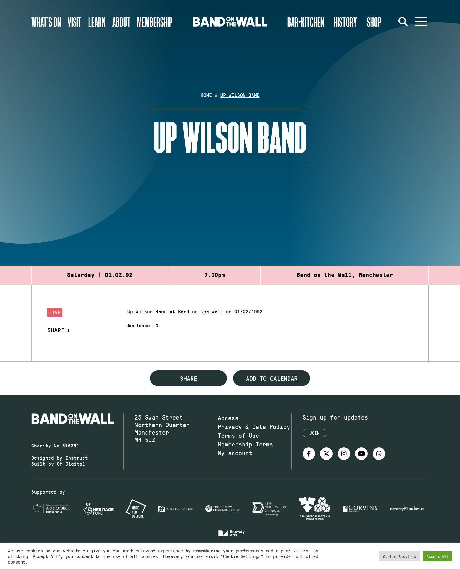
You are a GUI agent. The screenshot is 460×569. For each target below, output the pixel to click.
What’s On (46, 21)
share (188, 378)
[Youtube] (361, 453)
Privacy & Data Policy (254, 426)
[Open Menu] (421, 21)
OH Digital (71, 463)
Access (228, 418)
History (345, 21)
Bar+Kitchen (305, 21)
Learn (96, 21)
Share (55, 330)
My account (235, 453)
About (121, 21)
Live (54, 312)
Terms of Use (238, 435)
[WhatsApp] (379, 453)
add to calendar (272, 378)
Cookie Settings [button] (399, 556)
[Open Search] (403, 21)
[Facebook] (309, 453)
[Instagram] (344, 453)
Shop (374, 21)
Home (206, 95)
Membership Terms (245, 444)
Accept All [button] (437, 556)
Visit (74, 21)
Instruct (76, 457)
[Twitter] (326, 453)
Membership (155, 21)
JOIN (314, 433)
